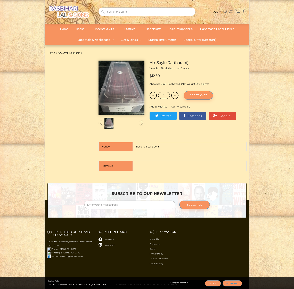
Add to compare (180, 106)
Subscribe (194, 204)
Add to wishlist (158, 106)
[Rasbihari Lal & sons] (70, 11)
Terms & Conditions (159, 258)
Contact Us (155, 244)
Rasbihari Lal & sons (175, 68)
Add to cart (198, 95)
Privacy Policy (156, 253)
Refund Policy (156, 263)
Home (51, 52)
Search (153, 249)
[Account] (245, 11)
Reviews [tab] (108, 165)
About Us (154, 239)
